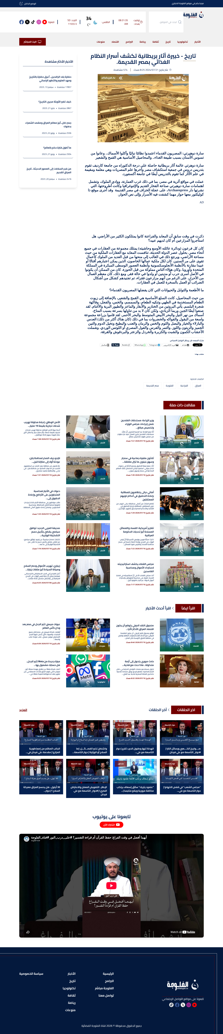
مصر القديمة (152, 385)
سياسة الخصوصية (31, 974)
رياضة (143, 41)
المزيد (23, 710)
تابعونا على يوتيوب (112, 816)
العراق (198, 385)
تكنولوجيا (182, 41)
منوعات (101, 41)
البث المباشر (30, 41)
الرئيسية (108, 974)
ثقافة (155, 41)
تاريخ (168, 41)
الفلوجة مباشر (104, 988)
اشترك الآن (109, 825)
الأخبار (197, 41)
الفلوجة (169, 385)
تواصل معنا (106, 995)
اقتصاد (115, 41)
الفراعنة (184, 385)
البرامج (129, 41)
